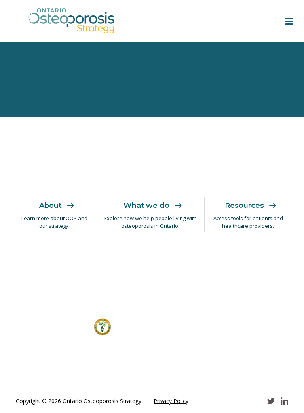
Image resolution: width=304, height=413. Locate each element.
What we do (146, 205)
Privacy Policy (171, 401)
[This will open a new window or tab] (102, 262)
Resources (244, 205)
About (50, 205)
